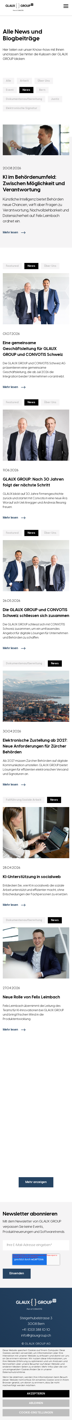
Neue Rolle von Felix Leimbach (31, 997)
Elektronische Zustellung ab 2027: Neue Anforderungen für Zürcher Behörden (35, 746)
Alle (8, 80)
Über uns (44, 80)
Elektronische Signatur (21, 108)
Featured (12, 266)
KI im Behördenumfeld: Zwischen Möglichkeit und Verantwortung (34, 183)
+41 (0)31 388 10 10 (36, 1330)
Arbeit (24, 80)
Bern (42, 90)
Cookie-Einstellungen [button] (36, 1412)
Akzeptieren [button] (36, 1393)
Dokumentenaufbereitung (24, 99)
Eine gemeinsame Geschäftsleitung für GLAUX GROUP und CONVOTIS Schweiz (33, 349)
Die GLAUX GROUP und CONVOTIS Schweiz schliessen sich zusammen (36, 613)
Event (10, 90)
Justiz (55, 99)
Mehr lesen (10, 232)
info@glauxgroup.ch (36, 1335)
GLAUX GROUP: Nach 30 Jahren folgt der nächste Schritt (33, 482)
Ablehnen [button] (36, 1403)
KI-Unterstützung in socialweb (32, 877)
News (26, 90)
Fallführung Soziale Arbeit (23, 799)
